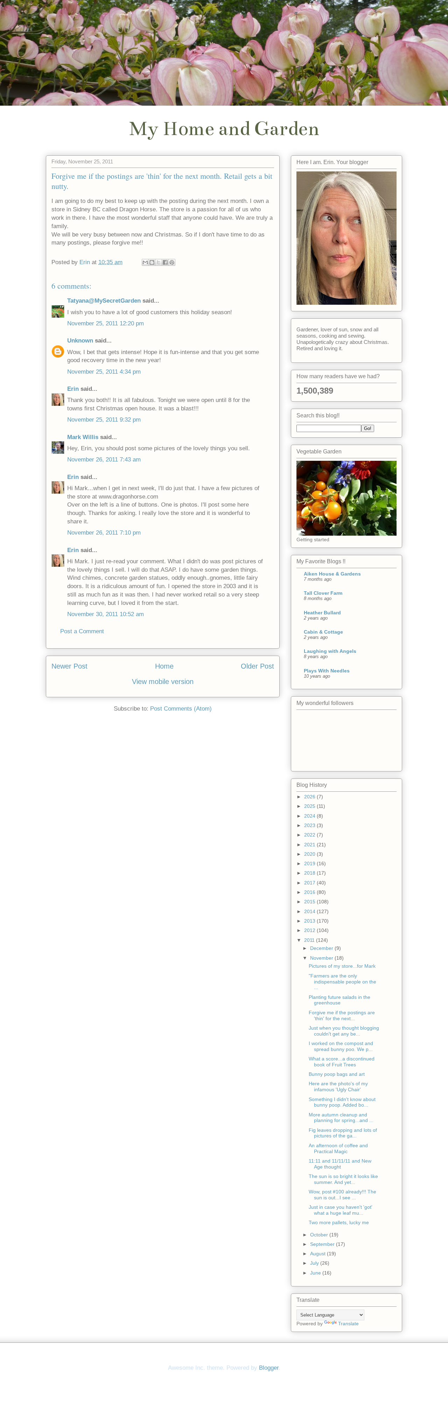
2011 (310, 940)
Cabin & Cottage (323, 632)
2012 (310, 930)
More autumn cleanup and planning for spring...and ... (341, 1117)
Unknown (80, 340)
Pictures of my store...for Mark (342, 966)
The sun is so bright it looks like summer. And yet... (343, 1179)
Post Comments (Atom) (181, 708)
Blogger (269, 1367)
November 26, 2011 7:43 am (104, 459)
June (316, 1273)
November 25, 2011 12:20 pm (105, 323)
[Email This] (145, 262)
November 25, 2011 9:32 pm (104, 419)
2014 (310, 911)
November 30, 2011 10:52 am (105, 614)
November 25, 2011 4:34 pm (104, 371)
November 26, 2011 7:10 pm (104, 532)
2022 (310, 835)
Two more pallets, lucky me (339, 1222)
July (315, 1263)
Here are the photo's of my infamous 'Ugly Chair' (338, 1086)
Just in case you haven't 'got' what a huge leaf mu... (340, 1210)
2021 (310, 844)
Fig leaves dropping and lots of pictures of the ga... (343, 1133)
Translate (348, 1323)
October (319, 1234)
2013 (310, 921)
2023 (310, 825)
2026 (310, 796)
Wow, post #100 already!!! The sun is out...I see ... (342, 1194)
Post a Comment (82, 631)
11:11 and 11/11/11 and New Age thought (340, 1164)
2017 (310, 883)
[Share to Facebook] (165, 262)
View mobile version (163, 681)
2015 (310, 901)
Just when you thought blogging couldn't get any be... (344, 1031)
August (318, 1253)
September (323, 1244)
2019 (310, 863)
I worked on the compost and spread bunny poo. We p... (341, 1046)
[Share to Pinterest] (171, 262)
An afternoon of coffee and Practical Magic (338, 1148)
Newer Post (69, 666)
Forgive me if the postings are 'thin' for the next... (342, 1015)
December (322, 948)
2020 (310, 854)
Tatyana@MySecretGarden (104, 300)
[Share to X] (158, 262)
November (322, 958)
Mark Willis (82, 437)
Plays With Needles (327, 670)
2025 (310, 806)
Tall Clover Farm (323, 593)
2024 (310, 816)
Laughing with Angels (330, 651)
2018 (310, 873)
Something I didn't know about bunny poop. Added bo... (342, 1102)
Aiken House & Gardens (332, 574)
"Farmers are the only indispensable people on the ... (342, 981)
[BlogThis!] (151, 262)
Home (164, 666)
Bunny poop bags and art (337, 1074)
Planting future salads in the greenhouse (339, 1000)
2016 (310, 892)
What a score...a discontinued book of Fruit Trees (341, 1061)
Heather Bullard (322, 612)
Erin (73, 389)
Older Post (257, 666)
